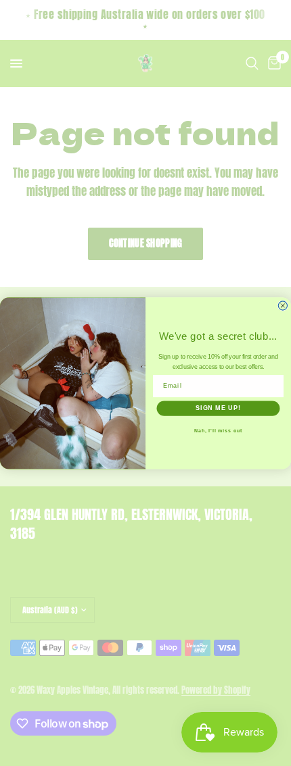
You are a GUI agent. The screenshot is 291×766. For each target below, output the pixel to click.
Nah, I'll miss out (218, 431)
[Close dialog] (282, 305)
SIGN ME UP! (218, 408)
